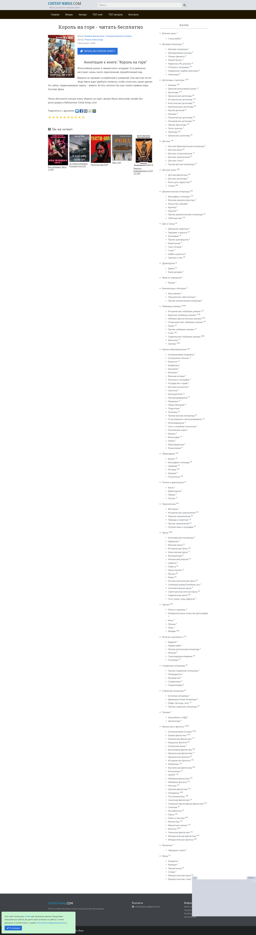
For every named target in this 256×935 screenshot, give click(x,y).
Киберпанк (173, 764)
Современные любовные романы (184, 336)
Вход (81, 930)
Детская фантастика (177, 175)
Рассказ (171, 573)
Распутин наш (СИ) (99, 164)
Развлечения (174, 243)
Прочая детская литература (181, 164)
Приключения (169, 504)
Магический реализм (178, 559)
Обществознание (176, 404)
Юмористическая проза (179, 875)
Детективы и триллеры (173, 80)
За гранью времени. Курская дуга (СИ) (78, 164)
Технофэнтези (175, 810)
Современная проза (177, 595)
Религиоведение (176, 422)
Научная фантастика (177, 789)
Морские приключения (179, 516)
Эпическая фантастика (179, 832)
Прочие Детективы (177, 124)
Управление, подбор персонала (183, 70)
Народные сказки (176, 850)
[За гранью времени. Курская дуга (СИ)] (79, 148)
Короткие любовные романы (182, 315)
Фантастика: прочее (177, 825)
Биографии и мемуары (179, 196)
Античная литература (178, 695)
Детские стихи (175, 160)
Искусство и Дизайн (177, 203)
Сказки (171, 185)
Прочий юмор (174, 868)
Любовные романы (171, 306)
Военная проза (175, 545)
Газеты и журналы (176, 609)
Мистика (172, 785)
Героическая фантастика (179, 738)
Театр (170, 627)
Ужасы (171, 814)
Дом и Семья (168, 223)
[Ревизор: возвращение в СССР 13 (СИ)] (143, 151)
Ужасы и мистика (176, 818)
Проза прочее (175, 570)
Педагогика (173, 408)
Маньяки (172, 114)
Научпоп (172, 210)
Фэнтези (172, 828)
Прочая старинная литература (182, 706)
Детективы (173, 92)
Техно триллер (175, 128)
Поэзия (171, 498)
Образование (168, 453)
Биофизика (173, 365)
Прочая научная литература (181, 415)
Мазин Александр (94, 39)
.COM (64, 3)
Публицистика (175, 218)
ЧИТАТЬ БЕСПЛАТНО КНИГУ (99, 51)
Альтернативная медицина (181, 354)
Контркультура (175, 555)
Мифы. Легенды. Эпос (178, 703)
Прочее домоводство (178, 239)
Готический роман (176, 746)
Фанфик (172, 631)
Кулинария (173, 236)
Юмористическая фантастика (182, 836)
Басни (171, 487)
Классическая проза (178, 552)
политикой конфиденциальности (51, 922)
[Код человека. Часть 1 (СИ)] (58, 150)
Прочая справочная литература (183, 670)
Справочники (174, 681)
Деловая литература (172, 44)
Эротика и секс (175, 257)
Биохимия (173, 368)
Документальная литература (176, 191)
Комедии (172, 864)
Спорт (171, 250)
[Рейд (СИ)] (122, 148)
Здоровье (172, 466)
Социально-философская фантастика (186, 803)
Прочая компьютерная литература (184, 300)
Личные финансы (176, 56)
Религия (172, 652)
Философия (173, 437)
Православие (174, 645)
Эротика (172, 343)
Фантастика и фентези (173, 726)
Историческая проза (178, 548)
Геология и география (178, 379)
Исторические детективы (180, 99)
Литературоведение (177, 397)
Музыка (172, 624)
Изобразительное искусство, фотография (188, 613)
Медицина (173, 401)
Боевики (172, 85)
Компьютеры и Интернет (174, 288)
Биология (172, 361)
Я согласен (15, 928)
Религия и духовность (172, 637)
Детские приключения (179, 157)
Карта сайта (189, 906)
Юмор (165, 856)
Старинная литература (173, 690)
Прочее (165, 604)
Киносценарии (175, 272)
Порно (171, 325)
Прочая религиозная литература (183, 649)
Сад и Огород (174, 246)
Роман (171, 577)
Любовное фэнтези (177, 782)
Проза (165, 532)
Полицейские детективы (180, 121)
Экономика (173, 74)
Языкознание (174, 448)
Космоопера (174, 771)
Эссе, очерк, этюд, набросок (181, 599)
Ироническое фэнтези (179, 757)
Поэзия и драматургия (173, 482)
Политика (172, 412)
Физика (171, 433)
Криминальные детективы (180, 106)
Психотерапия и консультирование (185, 419)
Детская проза (175, 149)
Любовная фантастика (178, 778)
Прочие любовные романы (181, 329)
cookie (28, 916)
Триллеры (173, 131)
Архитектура (174, 721)
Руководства (174, 678)
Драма (171, 268)
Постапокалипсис (176, 796)
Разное (171, 282)
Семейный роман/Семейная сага (184, 584)
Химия (171, 440)
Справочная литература (173, 665)
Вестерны (173, 509)
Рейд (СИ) (116, 162)
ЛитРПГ (171, 774)
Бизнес (171, 458)
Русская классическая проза (181, 580)
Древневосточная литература (182, 699)
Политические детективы (180, 117)
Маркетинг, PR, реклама (179, 63)
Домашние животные (178, 228)
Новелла (172, 563)
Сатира (171, 871)
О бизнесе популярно (178, 67)
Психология (174, 476)
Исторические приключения (181, 512)
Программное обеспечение (181, 297)
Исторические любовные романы (184, 311)
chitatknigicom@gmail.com (147, 906)
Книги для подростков (179, 182)
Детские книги (169, 170)
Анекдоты (173, 861)
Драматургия (168, 263)
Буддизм (172, 642)
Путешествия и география (180, 527)
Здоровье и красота (177, 232)
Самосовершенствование (180, 656)
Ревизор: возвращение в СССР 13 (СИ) (143, 171)
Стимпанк (172, 807)
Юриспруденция (176, 444)
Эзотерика (173, 659)
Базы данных (174, 293)
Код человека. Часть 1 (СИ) (57, 168)
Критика (172, 207)
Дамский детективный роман (182, 88)
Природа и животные (178, 519)
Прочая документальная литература (185, 214)
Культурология (175, 394)
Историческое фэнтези (179, 760)
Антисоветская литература (181, 537)
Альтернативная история (119, 35)
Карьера (172, 473)
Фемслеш (173, 340)
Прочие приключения (178, 523)
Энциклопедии (175, 685)
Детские (166, 141)
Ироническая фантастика (180, 753)
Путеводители (175, 674)
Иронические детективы (180, 96)
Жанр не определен (172, 277)
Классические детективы (180, 103)
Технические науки (177, 430)
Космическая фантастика (180, 767)
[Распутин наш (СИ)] (101, 149)
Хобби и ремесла (176, 254)
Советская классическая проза (182, 591)
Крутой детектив (176, 110)
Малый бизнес (175, 60)
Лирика (171, 494)
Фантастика (173, 821)
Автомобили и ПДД (177, 717)
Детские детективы (177, 178)
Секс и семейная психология (182, 426)
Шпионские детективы (179, 135)
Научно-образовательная (174, 349)
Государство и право (178, 383)
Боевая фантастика (94, 35)
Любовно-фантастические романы (184, 318)
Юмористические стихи (179, 879)
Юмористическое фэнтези (180, 839)
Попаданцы (173, 792)
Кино (170, 620)
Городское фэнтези (177, 742)
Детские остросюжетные (180, 153)
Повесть (172, 566)
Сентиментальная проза (179, 588)
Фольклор (167, 845)
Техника (166, 712)
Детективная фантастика (180, 749)
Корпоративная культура (180, 52)
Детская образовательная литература (186, 146)
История (172, 469)
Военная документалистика (181, 200)
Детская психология (178, 387)
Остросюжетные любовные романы (185, 322)
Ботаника (172, 372)
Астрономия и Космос (178, 358)
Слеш (170, 333)
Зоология (172, 390)
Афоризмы (173, 541)
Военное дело (169, 33)
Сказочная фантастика (178, 800)
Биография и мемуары (179, 462)
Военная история (176, 376)
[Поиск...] (184, 5)
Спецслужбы (174, 38)
